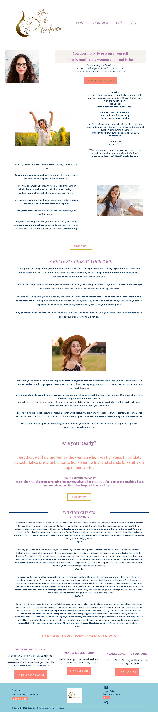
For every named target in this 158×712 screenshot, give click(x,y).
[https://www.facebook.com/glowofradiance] (106, 687)
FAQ (133, 23)
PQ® (119, 23)
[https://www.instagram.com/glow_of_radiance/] (106, 702)
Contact (100, 23)
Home (80, 23)
